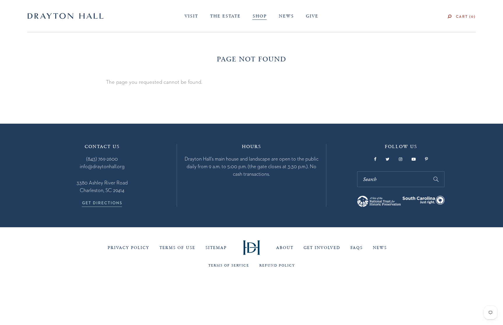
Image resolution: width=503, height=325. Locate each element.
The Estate (225, 16)
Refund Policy (277, 265)
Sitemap (216, 247)
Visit (191, 16)
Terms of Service (228, 265)
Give (312, 16)
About (284, 247)
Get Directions (102, 202)
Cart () (466, 16)
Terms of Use (177, 247)
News (286, 16)
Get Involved (322, 247)
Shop (260, 16)
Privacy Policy (128, 247)
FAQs (356, 247)
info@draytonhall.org (102, 166)
